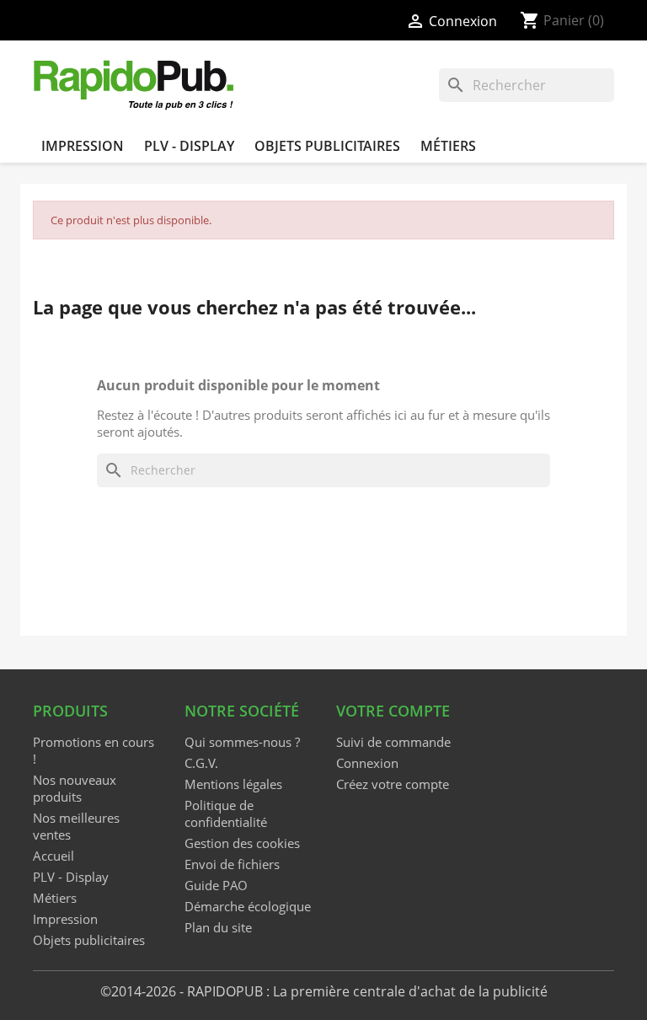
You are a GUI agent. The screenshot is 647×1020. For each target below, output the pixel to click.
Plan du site (218, 927)
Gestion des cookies (242, 843)
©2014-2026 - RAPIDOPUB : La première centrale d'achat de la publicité (324, 991)
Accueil (53, 855)
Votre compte (393, 711)
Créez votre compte (392, 784)
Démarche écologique (247, 906)
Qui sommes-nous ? (242, 741)
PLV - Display (189, 146)
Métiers (448, 146)
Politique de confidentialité (225, 813)
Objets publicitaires (327, 146)
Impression (82, 146)
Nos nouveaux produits (74, 788)
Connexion (367, 762)
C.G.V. (201, 762)
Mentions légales (233, 784)
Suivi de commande (393, 741)
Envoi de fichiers (232, 864)
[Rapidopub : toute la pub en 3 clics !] (135, 83)
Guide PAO (216, 885)
